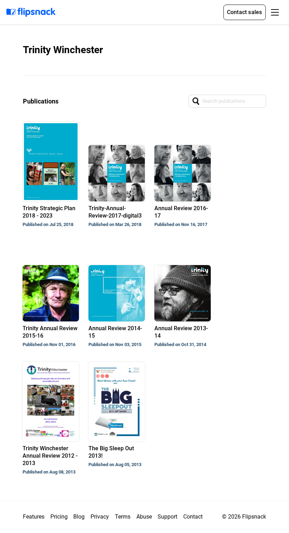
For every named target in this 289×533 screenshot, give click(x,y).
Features (33, 516)
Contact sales (244, 12)
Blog (79, 516)
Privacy (100, 516)
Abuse (144, 516)
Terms (122, 516)
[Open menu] (275, 12)
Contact (193, 516)
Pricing (59, 516)
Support (167, 516)
